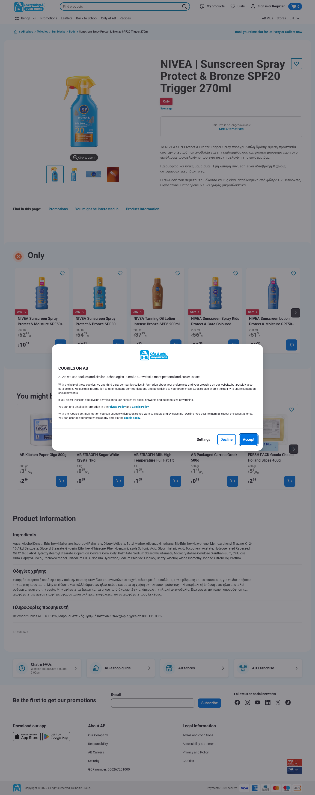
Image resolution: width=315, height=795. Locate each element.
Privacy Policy (117, 406)
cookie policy (132, 418)
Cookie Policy (140, 406)
